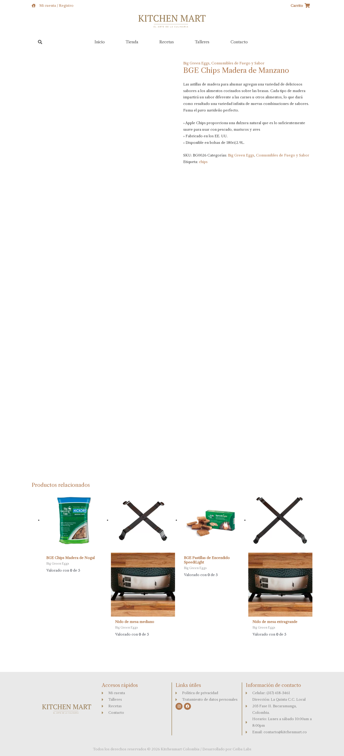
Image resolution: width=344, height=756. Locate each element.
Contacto (239, 42)
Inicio (100, 42)
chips (203, 162)
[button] (40, 42)
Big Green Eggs (196, 63)
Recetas (166, 42)
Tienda (132, 42)
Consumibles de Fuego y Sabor (237, 63)
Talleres (202, 42)
